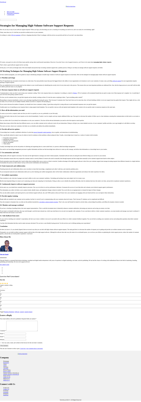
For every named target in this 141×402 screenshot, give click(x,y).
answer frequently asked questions (42, 132)
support (22, 312)
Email (2, 336)
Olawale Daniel (4, 254)
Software (17, 312)
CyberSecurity (10, 14)
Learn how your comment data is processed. (31, 348)
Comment (3, 330)
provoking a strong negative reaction (48, 202)
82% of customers (16, 35)
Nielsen (75, 93)
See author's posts (4, 264)
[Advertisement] (70, 48)
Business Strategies (9, 312)
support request (28, 312)
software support (117, 81)
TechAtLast (3, 2)
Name (2, 333)
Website (2, 339)
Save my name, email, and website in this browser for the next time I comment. (22, 342)
